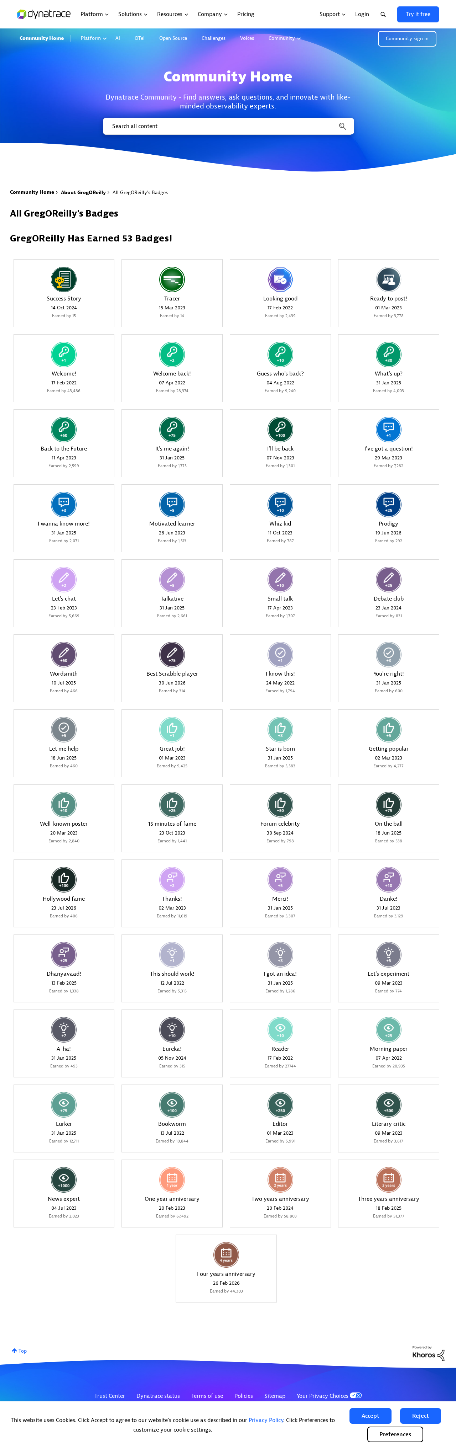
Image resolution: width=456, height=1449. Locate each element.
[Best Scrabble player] (172, 654)
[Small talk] (280, 579)
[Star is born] (280, 729)
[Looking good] (280, 279)
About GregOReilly (83, 193)
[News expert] (64, 1180)
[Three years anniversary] (388, 1180)
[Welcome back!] (172, 354)
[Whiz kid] (280, 504)
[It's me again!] (172, 429)
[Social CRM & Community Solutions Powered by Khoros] (429, 1353)
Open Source (173, 38)
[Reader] (280, 1030)
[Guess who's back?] (280, 354)
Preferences (395, 1434)
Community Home (42, 38)
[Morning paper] (388, 1030)
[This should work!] (172, 955)
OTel (140, 38)
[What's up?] (388, 354)
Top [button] (23, 1351)
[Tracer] (172, 279)
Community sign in (407, 39)
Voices (247, 38)
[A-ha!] (64, 1030)
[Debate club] (388, 579)
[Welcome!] (64, 354)
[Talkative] (172, 579)
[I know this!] (280, 654)
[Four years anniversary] (226, 1255)
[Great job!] (172, 729)
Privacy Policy (266, 1420)
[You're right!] (388, 654)
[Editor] (280, 1105)
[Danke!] (388, 880)
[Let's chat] (64, 579)
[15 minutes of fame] (172, 804)
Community (282, 38)
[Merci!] (280, 880)
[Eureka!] (172, 1030)
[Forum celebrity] (280, 804)
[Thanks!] (172, 880)
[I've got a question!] (388, 429)
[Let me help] (64, 729)
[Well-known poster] (64, 804)
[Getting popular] (388, 729)
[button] (370, 1416)
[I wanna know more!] (64, 504)
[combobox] (228, 126)
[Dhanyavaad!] (64, 955)
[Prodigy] (388, 504)
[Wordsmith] (64, 654)
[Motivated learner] (172, 504)
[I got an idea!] (280, 955)
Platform (91, 38)
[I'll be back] (280, 429)
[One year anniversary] (172, 1180)
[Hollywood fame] (64, 880)
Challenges (214, 38)
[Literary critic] (388, 1105)
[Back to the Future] (64, 429)
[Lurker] (64, 1105)
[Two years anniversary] (280, 1180)
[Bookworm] (172, 1105)
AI (117, 38)
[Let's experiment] (388, 955)
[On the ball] (388, 804)
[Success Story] (64, 279)
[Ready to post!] (388, 279)
